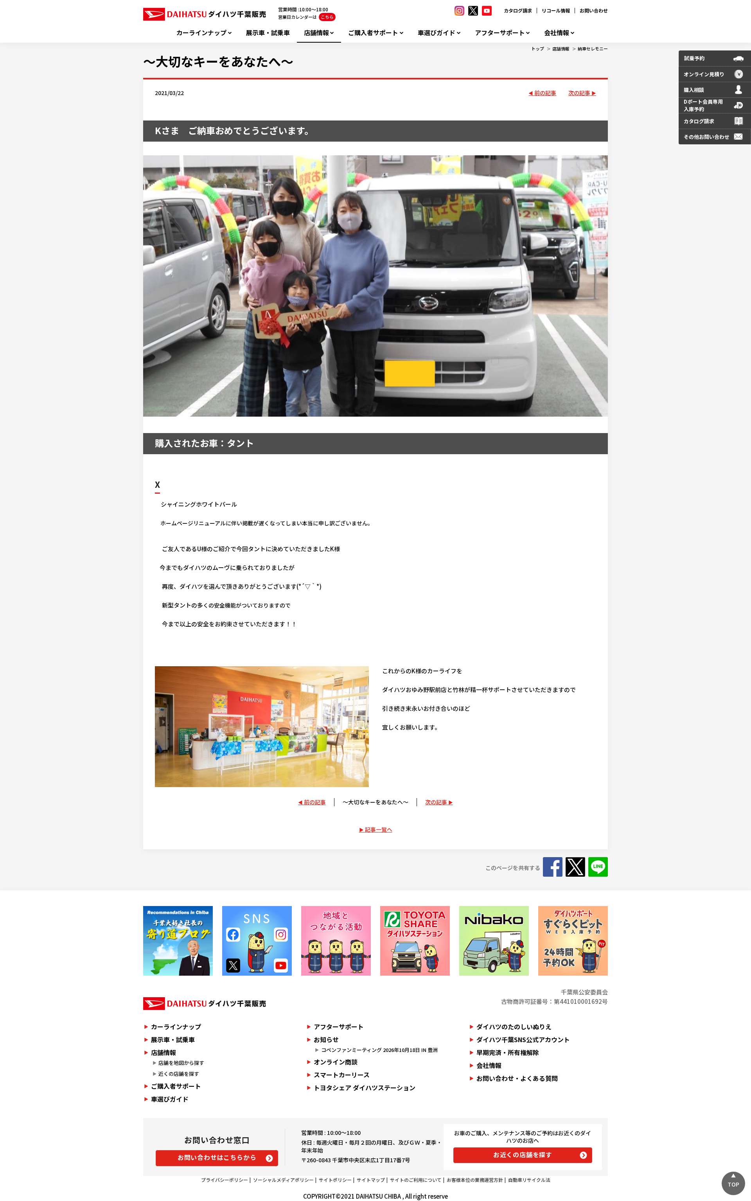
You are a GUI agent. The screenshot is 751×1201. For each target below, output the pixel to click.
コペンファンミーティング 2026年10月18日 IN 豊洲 (379, 1050)
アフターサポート (500, 33)
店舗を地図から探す (181, 1062)
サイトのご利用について (416, 1179)
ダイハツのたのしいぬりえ (514, 1026)
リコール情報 (556, 10)
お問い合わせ (594, 10)
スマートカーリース (342, 1074)
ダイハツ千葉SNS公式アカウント (523, 1039)
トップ (537, 48)
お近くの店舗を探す (522, 1154)
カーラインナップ (201, 33)
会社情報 (556, 33)
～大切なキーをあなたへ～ (218, 61)
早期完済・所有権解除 (507, 1052)
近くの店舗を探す (178, 1073)
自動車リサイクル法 (529, 1179)
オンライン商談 (336, 1061)
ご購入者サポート (373, 33)
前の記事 (545, 92)
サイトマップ (371, 1179)
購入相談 (694, 89)
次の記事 (579, 92)
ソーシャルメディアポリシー (283, 1179)
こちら (327, 17)
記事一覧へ (378, 829)
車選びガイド (436, 33)
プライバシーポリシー (224, 1179)
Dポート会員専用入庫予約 (703, 105)
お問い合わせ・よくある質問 (517, 1078)
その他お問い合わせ (706, 136)
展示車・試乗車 (268, 33)
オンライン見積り (704, 74)
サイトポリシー (335, 1179)
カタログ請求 (518, 10)
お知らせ (326, 1039)
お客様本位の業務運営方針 (475, 1179)
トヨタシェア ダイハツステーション (364, 1087)
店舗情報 (316, 33)
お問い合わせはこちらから (217, 1157)
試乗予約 (694, 58)
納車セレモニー (593, 48)
